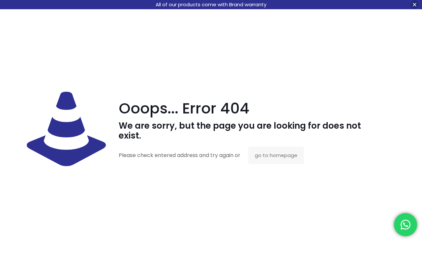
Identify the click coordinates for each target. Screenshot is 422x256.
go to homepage (276, 155)
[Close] (414, 5)
